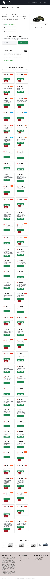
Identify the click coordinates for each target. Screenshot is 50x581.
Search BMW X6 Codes (10, 24)
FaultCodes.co (7, 557)
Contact (21, 561)
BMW (9, 9)
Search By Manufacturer (24, 558)
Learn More (6, 79)
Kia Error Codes (38, 561)
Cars (6, 9)
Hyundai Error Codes (39, 560)
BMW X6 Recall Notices (10, 27)
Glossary (21, 560)
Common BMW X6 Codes (10, 31)
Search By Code (23, 559)
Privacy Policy (22, 562)
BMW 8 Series (39, 545)
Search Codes (23, 42)
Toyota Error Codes (39, 559)
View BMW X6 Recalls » (8, 60)
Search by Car (35, 2)
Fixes (6, 81)
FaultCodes (5, 578)
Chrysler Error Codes (39, 557)
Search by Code (43, 2)
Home (29, 2)
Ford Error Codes (38, 558)
